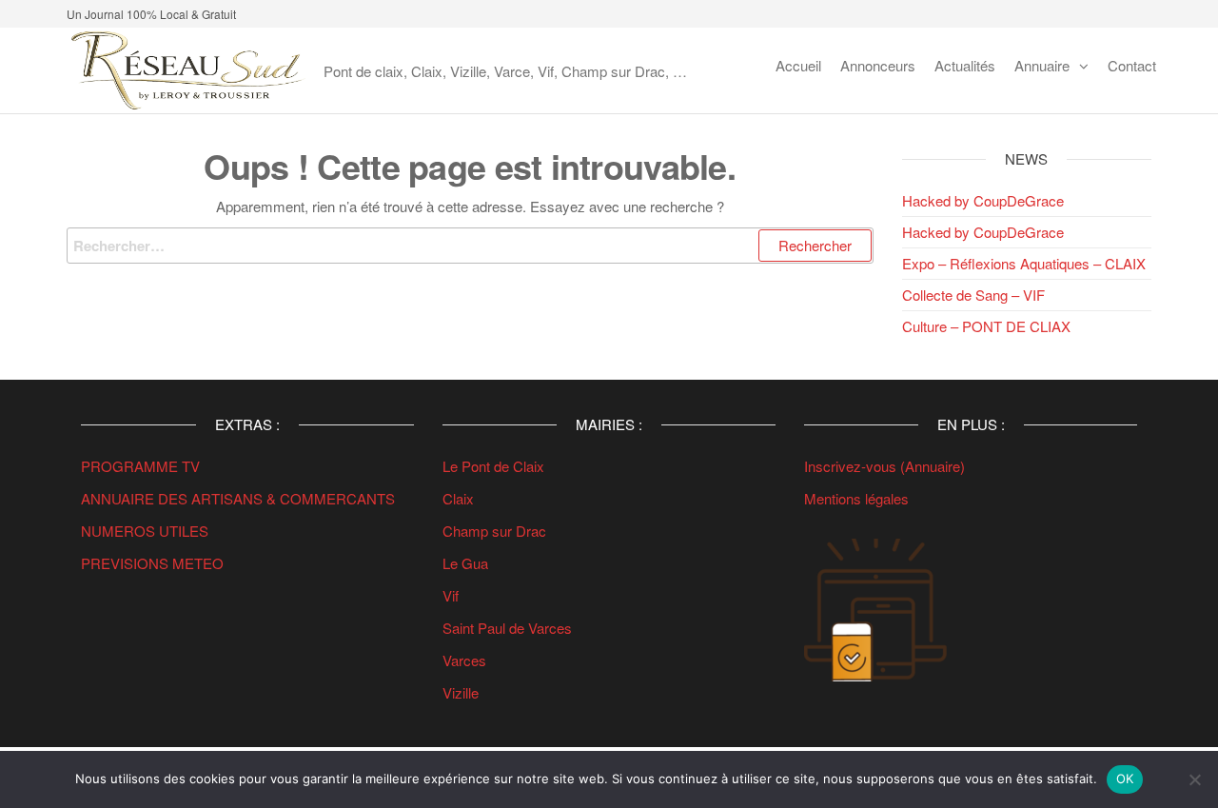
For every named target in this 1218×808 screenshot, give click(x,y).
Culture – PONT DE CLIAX (986, 326)
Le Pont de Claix (493, 466)
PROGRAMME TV (140, 466)
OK (1125, 778)
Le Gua (467, 563)
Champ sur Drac (494, 531)
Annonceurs (877, 65)
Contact (1132, 65)
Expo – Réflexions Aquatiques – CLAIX (1024, 263)
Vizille (460, 692)
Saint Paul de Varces (507, 628)
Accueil (798, 65)
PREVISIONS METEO (152, 563)
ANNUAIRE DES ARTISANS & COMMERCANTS (238, 498)
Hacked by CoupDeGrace (983, 200)
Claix (458, 498)
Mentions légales (856, 498)
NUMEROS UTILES (144, 531)
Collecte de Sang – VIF (973, 295)
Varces (464, 660)
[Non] (1194, 779)
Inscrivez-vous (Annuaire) (884, 466)
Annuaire (1042, 65)
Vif (450, 595)
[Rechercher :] (470, 245)
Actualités (964, 65)
